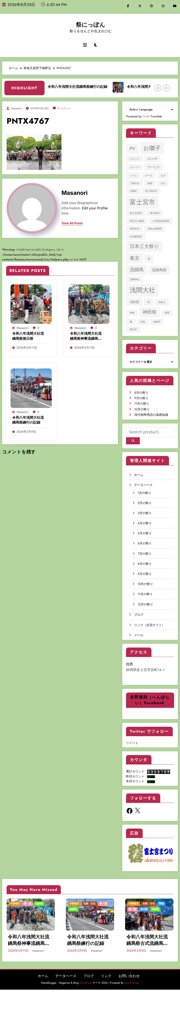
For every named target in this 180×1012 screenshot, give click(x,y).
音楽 (142, 321)
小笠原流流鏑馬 (160, 221)
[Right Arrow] (166, 88)
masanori (16, 108)
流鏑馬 (137, 269)
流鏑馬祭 (159, 270)
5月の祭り (145, 533)
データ (148, 175)
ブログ (138, 614)
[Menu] (85, 45)
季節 (161, 903)
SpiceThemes (131, 983)
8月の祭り (141, 392)
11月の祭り (141, 403)
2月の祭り (145, 503)
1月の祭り (144, 493)
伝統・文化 (89, 903)
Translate (156, 116)
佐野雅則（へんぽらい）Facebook (150, 700)
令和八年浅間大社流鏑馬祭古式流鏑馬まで (147, 940)
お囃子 (152, 148)
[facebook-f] (128, 6)
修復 (150, 183)
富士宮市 (142, 202)
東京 (134, 258)
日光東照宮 (136, 236)
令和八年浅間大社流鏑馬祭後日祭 (28, 336)
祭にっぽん (90, 24)
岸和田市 (134, 228)
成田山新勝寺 (155, 228)
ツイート (132, 743)
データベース (143, 485)
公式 (162, 183)
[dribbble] (151, 6)
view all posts (72, 223)
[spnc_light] (95, 45)
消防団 (134, 302)
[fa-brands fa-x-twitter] (140, 6)
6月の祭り (145, 543)
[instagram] (163, 6)
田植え (162, 302)
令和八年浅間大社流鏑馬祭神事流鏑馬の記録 (86, 336)
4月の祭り (145, 523)
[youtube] (174, 6)
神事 (132, 312)
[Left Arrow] (158, 88)
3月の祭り (145, 513)
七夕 (162, 175)
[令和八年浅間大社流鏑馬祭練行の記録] (31, 388)
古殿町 (133, 191)
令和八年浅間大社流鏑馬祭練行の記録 (69, 86)
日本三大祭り (144, 246)
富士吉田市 (151, 191)
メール (138, 635)
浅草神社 (134, 279)
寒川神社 (155, 213)
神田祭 (150, 312)
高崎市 (156, 321)
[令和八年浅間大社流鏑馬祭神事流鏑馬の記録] (89, 303)
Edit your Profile (95, 208)
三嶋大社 (134, 183)
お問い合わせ (129, 975)
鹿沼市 (133, 329)
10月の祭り (142, 409)
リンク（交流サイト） (149, 625)
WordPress (85, 983)
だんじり (134, 158)
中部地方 (15, 903)
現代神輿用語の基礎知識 (151, 415)
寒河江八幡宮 (137, 221)
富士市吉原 (136, 213)
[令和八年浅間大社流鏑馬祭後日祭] (31, 303)
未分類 (144, 909)
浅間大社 (142, 290)
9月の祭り (141, 398)
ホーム (138, 475)
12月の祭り (145, 604)
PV (132, 148)
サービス (154, 167)
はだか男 (152, 158)
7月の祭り (144, 553)
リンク (106, 975)
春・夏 (27, 903)
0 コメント (64, 108)
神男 (167, 312)
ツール (133, 175)
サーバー (134, 167)
